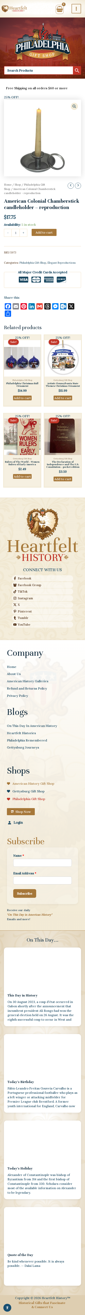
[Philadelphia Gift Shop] (26, 798)
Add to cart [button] (22, 398)
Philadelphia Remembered (27, 740)
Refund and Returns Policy (27, 688)
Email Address (24, 873)
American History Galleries (27, 681)
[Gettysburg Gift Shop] (25, 791)
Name (18, 855)
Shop (18, 184)
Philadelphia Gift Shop (32, 262)
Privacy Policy (17, 696)
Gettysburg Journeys (23, 747)
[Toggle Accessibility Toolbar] (7, 1307)
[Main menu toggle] (76, 8)
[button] (74, 106)
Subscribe (24, 893)
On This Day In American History (32, 726)
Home (8, 184)
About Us (14, 674)
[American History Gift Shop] (30, 783)
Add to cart (44, 232)
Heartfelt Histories (21, 733)
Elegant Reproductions (61, 262)
